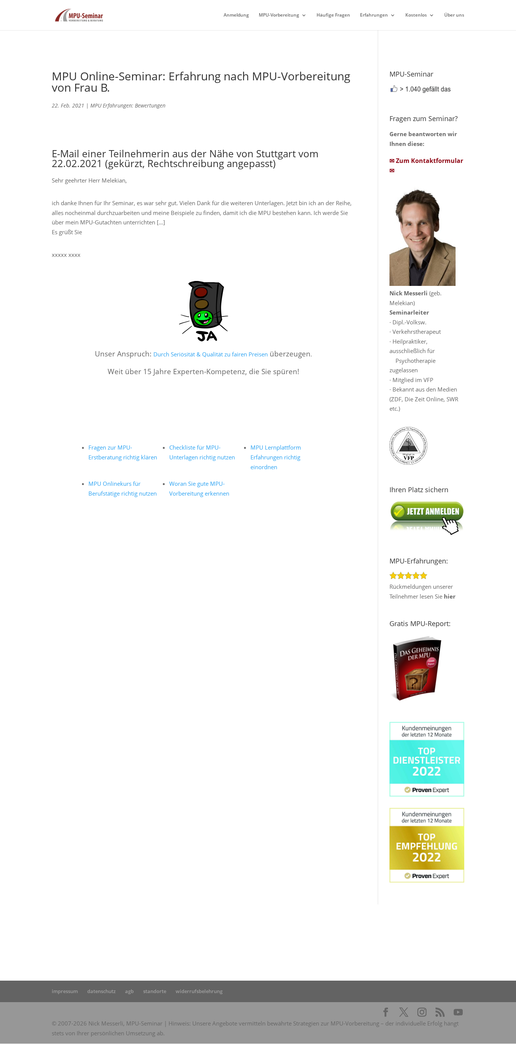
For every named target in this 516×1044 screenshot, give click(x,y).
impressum (65, 991)
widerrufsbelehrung (199, 991)
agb (129, 991)
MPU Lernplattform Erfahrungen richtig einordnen (275, 457)
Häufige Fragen (333, 15)
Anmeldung (236, 15)
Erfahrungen (374, 15)
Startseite (173, 933)
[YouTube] (458, 1013)
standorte (154, 991)
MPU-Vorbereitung (279, 15)
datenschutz (101, 991)
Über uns (454, 15)
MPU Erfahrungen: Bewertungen (127, 105)
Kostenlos (416, 15)
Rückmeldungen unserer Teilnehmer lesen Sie (422, 591)
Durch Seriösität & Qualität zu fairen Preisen (210, 354)
